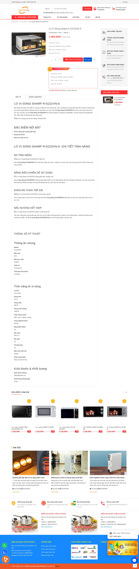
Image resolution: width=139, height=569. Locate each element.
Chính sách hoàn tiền (48, 552)
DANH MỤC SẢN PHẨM (27, 17)
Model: (16, 247)
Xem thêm (16, 492)
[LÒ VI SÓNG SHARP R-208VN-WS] (93, 411)
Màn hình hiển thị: (20, 351)
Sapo (57, 566)
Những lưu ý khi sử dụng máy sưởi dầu (67, 477)
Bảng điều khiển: (20, 327)
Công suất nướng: (20, 308)
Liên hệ (97, 17)
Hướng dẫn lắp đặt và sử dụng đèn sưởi (28, 477)
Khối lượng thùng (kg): (22, 379)
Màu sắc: (17, 253)
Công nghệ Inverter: (21, 321)
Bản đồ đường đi (46, 527)
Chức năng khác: (20, 357)
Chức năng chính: (20, 315)
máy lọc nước (69, 12)
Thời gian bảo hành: (21, 271)
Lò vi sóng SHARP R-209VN (44, 427)
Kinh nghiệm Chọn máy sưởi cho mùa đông (107, 477)
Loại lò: (16, 290)
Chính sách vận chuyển (48, 546)
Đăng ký (108, 7)
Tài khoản (100, 9)
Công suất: (18, 302)
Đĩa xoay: (17, 333)
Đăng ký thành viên (47, 555)
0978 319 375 (31, 2)
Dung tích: (17, 296)
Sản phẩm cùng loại (20, 392)
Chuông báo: (18, 345)
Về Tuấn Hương (62, 17)
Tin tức (87, 17)
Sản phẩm (75, 17)
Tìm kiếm (87, 9)
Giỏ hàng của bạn (121, 7)
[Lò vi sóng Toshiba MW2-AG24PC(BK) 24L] (21, 411)
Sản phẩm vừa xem (111, 92)
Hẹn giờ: (17, 339)
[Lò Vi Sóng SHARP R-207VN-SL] (117, 411)
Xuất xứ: (17, 265)
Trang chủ (47, 17)
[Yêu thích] (94, 60)
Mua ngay (87, 59)
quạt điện (62, 12)
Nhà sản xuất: (19, 259)
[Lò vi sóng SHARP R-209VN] (45, 411)
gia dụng (56, 12)
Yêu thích (125, 2)
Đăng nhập (100, 7)
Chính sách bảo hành (48, 549)
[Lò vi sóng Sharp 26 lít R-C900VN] (69, 411)
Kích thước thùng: (20, 373)
